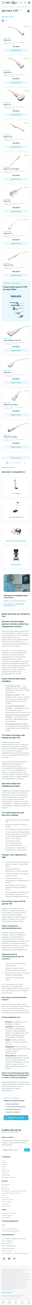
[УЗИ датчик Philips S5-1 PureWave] (16, 427)
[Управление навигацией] (29, 2)
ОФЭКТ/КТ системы (7, 1199)
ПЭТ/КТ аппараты (7, 1201)
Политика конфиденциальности (11, 1231)
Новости (4, 1169)
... (21, 463)
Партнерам (5, 1173)
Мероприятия (6, 1171)
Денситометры (6, 1206)
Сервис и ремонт (7, 1215)
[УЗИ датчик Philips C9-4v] (16, 127)
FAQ (3, 1226)
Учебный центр (6, 1217)
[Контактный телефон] (21, 2)
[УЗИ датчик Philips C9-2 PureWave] (16, 395)
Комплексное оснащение (9, 1213)
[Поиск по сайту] (25, 2)
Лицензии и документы (8, 1177)
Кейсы (3, 1166)
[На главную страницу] (10, 2)
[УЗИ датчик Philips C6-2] (16, 95)
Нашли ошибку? (7, 1292)
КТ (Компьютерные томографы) (11, 1193)
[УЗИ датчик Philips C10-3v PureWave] (16, 160)
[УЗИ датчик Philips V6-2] (16, 192)
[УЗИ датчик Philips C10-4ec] (16, 256)
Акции (3, 1224)
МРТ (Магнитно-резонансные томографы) (14, 1191)
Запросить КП (16, 50)
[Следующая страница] (24, 462)
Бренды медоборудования (9, 1229)
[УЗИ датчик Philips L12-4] (16, 63)
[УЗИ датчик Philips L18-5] (16, 363)
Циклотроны (5, 1203)
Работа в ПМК (6, 1175)
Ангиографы (5, 1197)
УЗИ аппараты (6, 1184)
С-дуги (4, 1195)
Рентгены (4, 1186)
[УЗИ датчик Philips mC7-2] (16, 224)
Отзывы (4, 1164)
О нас (3, 1160)
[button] (8, 17)
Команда (4, 1162)
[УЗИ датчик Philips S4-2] (16, 31)
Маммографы (6, 1189)
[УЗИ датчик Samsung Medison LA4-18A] (16, 331)
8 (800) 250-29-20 (11, 1130)
